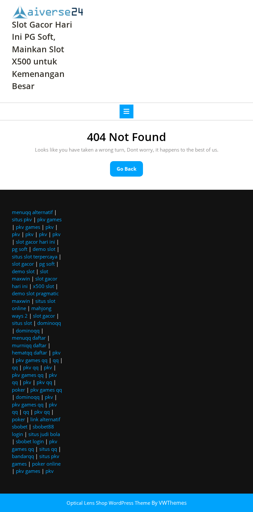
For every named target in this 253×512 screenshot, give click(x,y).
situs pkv (22, 219)
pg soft (19, 249)
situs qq (48, 449)
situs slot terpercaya (34, 256)
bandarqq (23, 456)
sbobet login (30, 441)
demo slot (44, 249)
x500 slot (43, 286)
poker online (46, 463)
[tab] (126, 111)
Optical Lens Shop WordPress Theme (109, 503)
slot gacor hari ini (35, 241)
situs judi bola (44, 434)
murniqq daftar (29, 345)
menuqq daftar (29, 337)
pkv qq (31, 367)
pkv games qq (31, 360)
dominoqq (49, 323)
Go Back (130, 171)
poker (18, 389)
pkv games (49, 219)
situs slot (22, 323)
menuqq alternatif (32, 212)
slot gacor (23, 263)
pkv (49, 227)
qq (56, 360)
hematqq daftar (29, 352)
